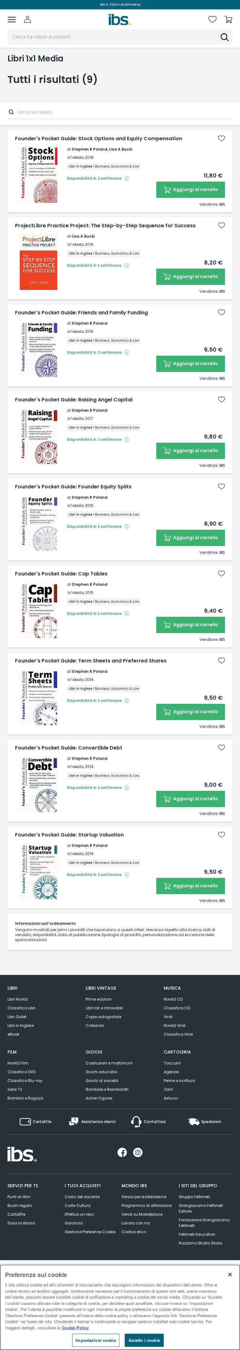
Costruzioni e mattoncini (109, 1063)
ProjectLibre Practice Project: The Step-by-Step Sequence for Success (105, 225)
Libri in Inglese (21, 1025)
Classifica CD (177, 1008)
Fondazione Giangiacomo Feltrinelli (204, 1222)
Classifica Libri (21, 1008)
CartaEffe (16, 1214)
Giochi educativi (101, 1071)
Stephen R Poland (90, 149)
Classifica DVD (22, 1071)
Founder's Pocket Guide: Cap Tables (61, 573)
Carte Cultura (78, 1205)
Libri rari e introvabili (104, 1008)
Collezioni (95, 1025)
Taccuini (172, 1063)
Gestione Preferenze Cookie (90, 1231)
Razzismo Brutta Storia (200, 1243)
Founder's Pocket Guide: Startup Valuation (69, 835)
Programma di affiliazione (147, 1205)
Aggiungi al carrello (195, 189)
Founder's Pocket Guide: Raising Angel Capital (73, 399)
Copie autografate (103, 1016)
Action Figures (99, 1098)
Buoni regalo (20, 1205)
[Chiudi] (230, 1274)
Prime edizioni (99, 999)
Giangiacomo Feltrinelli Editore (201, 1208)
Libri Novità (18, 999)
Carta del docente (82, 1196)
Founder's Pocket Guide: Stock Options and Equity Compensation (98, 138)
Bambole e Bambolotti (107, 1089)
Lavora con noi (136, 1223)
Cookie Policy (75, 1328)
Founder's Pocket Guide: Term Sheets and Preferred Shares (91, 660)
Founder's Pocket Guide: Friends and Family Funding (81, 312)
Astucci (171, 1098)
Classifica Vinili (178, 1034)
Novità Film (18, 1063)
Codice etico (134, 1231)
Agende (171, 1071)
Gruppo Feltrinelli (194, 1196)
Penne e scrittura (179, 1080)
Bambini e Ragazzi (25, 1098)
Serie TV (15, 1089)
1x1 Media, (75, 157)
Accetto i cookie (144, 1340)
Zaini (168, 1089)
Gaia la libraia (21, 1223)
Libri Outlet (17, 1016)
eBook (13, 1034)
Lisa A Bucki (120, 149)
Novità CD (173, 999)
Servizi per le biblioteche (144, 1196)
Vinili (168, 1016)
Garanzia (74, 1223)
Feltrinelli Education (197, 1234)
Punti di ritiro (19, 1196)
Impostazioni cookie (96, 1340)
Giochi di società (102, 1080)
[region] (120, 1307)
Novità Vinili (175, 1025)
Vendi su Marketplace (142, 1214)
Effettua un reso (79, 1214)
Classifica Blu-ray (25, 1080)
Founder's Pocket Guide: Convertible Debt (68, 748)
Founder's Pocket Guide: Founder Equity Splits (73, 486)
